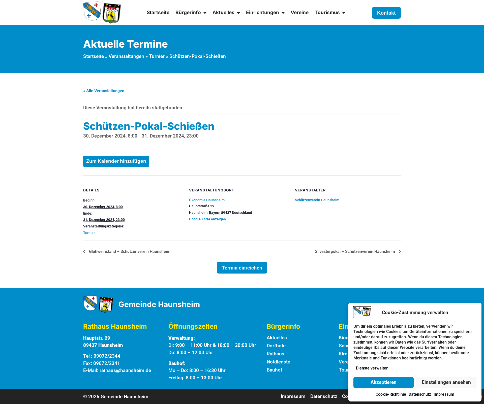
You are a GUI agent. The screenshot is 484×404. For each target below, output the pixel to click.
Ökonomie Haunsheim (207, 200)
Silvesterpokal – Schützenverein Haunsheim (355, 251)
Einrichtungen (262, 12)
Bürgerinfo (188, 12)
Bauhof (274, 370)
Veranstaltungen (126, 56)
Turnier (157, 56)
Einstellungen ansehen (446, 382)
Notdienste (278, 362)
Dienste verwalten (372, 368)
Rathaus (275, 354)
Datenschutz (420, 394)
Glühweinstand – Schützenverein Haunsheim (129, 251)
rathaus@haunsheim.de (125, 370)
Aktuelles (223, 12)
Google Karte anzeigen (207, 219)
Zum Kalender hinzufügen (116, 161)
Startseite (158, 12)
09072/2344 (107, 356)
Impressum (444, 394)
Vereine (300, 12)
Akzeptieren (384, 382)
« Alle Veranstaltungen (103, 90)
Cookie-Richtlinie (391, 394)
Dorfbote (276, 346)
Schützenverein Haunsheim (317, 200)
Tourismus (327, 12)
